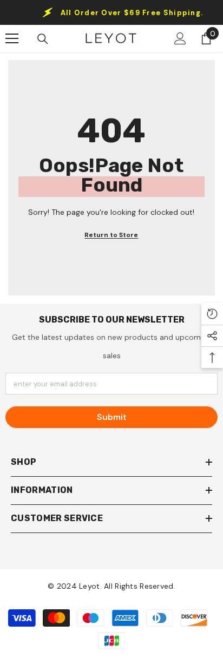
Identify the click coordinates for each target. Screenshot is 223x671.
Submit (112, 417)
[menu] (11, 38)
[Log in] (180, 38)
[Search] (42, 38)
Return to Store (111, 235)
